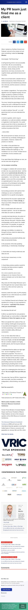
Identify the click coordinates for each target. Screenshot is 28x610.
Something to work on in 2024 (8, 550)
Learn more (11, 608)
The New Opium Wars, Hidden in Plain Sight (13, 526)
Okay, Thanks (23, 606)
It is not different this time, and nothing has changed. (15, 528)
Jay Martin (5, 21)
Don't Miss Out (12, 582)
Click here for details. (8, 434)
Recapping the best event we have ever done (13, 530)
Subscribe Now (6, 589)
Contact (3, 596)
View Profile (6, 522)
